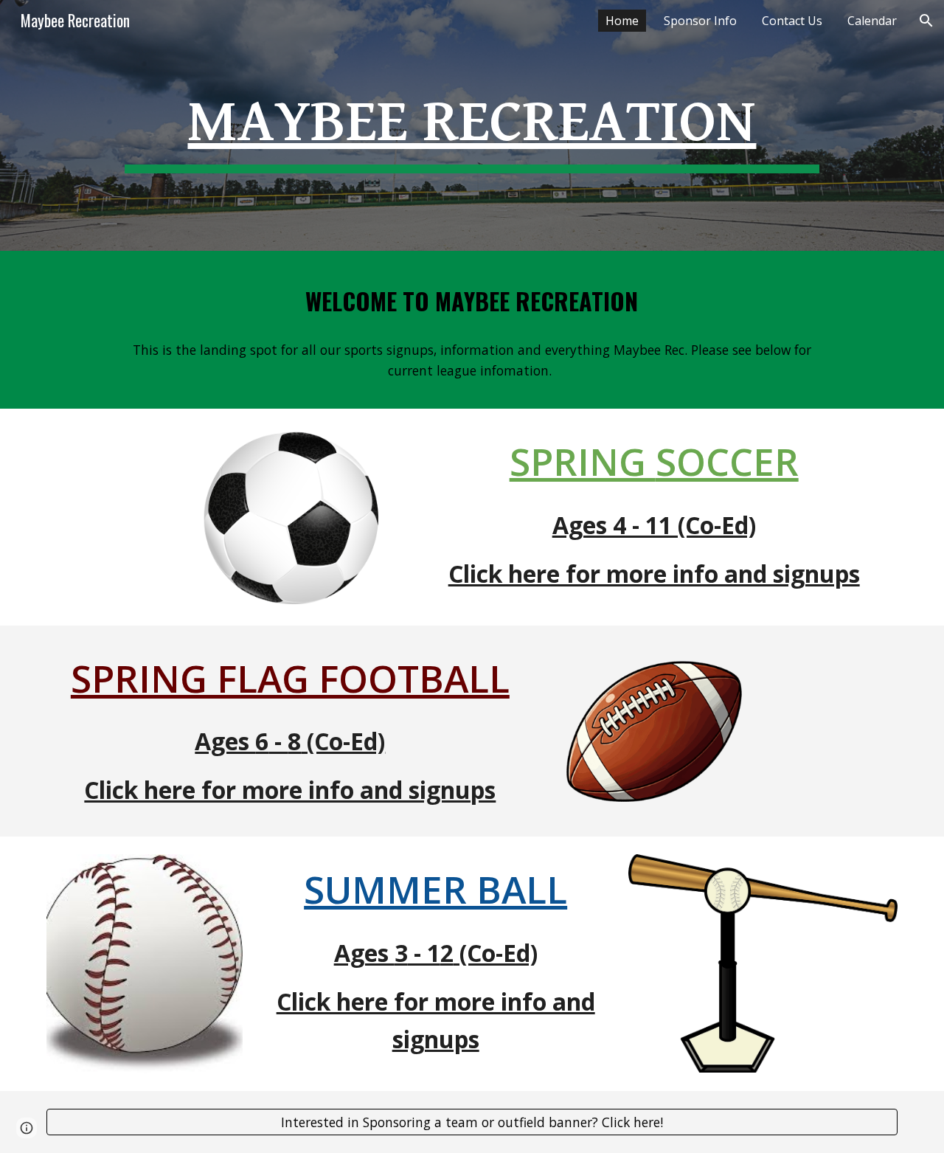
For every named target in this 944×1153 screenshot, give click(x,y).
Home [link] (622, 21)
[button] (926, 20)
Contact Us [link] (792, 21)
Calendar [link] (872, 21)
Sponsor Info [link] (700, 21)
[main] (472, 125)
